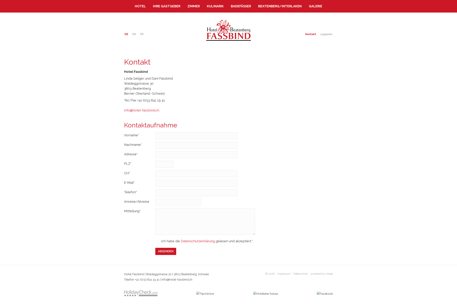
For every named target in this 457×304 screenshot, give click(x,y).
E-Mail (132, 183)
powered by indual (322, 273)
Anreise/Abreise (136, 201)
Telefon (132, 192)
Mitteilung (132, 211)
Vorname (132, 135)
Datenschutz (301, 273)
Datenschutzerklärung (198, 241)
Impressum (284, 273)
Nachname (133, 145)
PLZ (132, 164)
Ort (132, 173)
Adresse (132, 154)
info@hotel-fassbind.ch (141, 110)
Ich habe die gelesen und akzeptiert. (207, 241)
